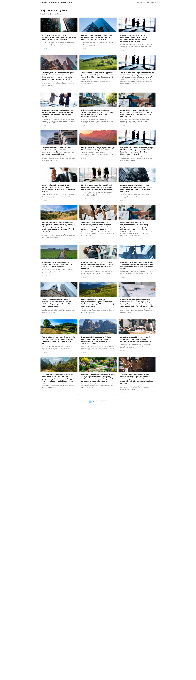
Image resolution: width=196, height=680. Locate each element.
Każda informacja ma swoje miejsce (56, 2)
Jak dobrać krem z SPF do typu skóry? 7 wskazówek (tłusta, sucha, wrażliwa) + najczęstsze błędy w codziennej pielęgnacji (136, 339)
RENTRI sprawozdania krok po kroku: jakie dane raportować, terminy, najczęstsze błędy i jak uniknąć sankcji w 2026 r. (96, 37)
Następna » (103, 401)
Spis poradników (140, 2)
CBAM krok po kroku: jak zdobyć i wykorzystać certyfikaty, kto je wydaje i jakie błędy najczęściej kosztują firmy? (59, 37)
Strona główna (151, 2)
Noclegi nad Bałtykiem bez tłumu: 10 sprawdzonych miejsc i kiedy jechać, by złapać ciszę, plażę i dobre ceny (57, 264)
